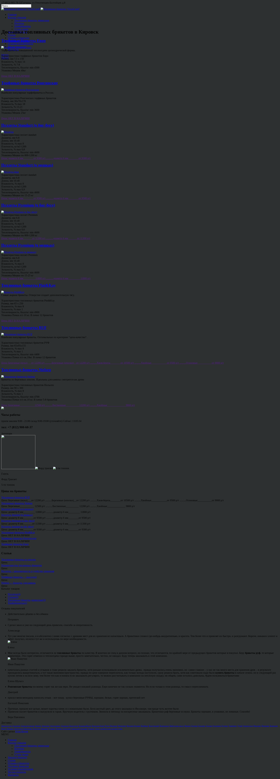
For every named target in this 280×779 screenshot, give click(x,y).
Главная (12, 14)
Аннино (38, 726)
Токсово (91, 729)
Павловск (44, 729)
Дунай (239, 726)
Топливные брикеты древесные (31, 20)
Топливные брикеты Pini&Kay (28, 285)
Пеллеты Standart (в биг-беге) (27, 125)
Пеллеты (19, 23)
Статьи (12, 35)
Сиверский (75, 729)
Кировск (10, 729)
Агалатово (16, 726)
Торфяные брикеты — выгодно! (19, 577)
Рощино (59, 729)
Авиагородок (6, 726)
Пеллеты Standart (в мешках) (27, 165)
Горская (209, 726)
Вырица (188, 726)
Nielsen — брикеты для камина (18, 582)
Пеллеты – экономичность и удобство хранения (27, 571)
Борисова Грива (98, 726)
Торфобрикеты (22, 26)
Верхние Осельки (133, 726)
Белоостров (73, 726)
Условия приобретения (20, 43)
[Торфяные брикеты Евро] (16, 47)
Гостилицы (217, 726)
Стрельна (84, 729)
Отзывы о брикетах (18, 37)
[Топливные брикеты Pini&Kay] (12, 292)
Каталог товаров (17, 17)
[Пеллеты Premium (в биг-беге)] (19, 212)
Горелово (201, 726)
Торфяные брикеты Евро (23, 40)
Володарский (154, 726)
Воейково (144, 726)
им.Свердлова (116, 729)
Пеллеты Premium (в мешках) (27, 245)
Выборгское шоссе (176, 726)
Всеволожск (164, 726)
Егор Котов (21, 731)
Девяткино (232, 726)
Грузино (225, 726)
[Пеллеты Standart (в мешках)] (10, 172)
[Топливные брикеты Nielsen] (18, 376)
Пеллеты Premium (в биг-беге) (28, 205)
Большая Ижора (85, 726)
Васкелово (122, 726)
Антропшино (55, 726)
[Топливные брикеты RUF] (16, 334)
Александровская (27, 726)
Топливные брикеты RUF (24, 327)
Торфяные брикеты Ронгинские (29, 83)
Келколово (274, 726)
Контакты (13, 49)
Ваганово (113, 726)
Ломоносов (18, 729)
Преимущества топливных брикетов (21, 565)
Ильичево (257, 726)
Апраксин (65, 726)
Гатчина (194, 726)
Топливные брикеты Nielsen (26, 370)
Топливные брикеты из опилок (18, 559)
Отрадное (36, 729)
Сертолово (67, 729)
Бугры (107, 726)
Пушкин (52, 729)
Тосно (97, 729)
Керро (3, 729)
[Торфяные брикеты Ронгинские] (20, 89)
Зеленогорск (248, 726)
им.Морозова (105, 729)
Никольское (27, 729)
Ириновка (265, 726)
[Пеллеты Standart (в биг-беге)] (7, 132)
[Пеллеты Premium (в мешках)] (18, 252)
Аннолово (46, 726)
